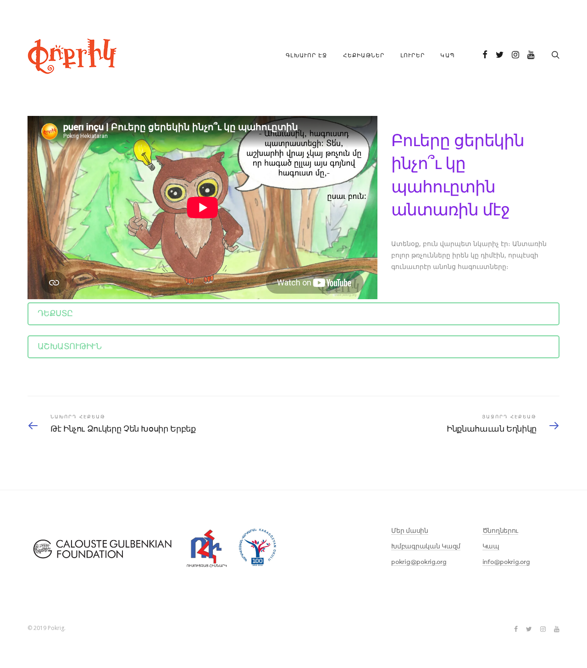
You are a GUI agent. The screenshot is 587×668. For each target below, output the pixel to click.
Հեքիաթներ (364, 56)
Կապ (447, 56)
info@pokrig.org (506, 562)
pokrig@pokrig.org (418, 562)
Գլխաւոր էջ (306, 56)
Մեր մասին (409, 531)
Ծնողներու (500, 531)
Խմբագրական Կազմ (425, 546)
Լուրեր (412, 56)
